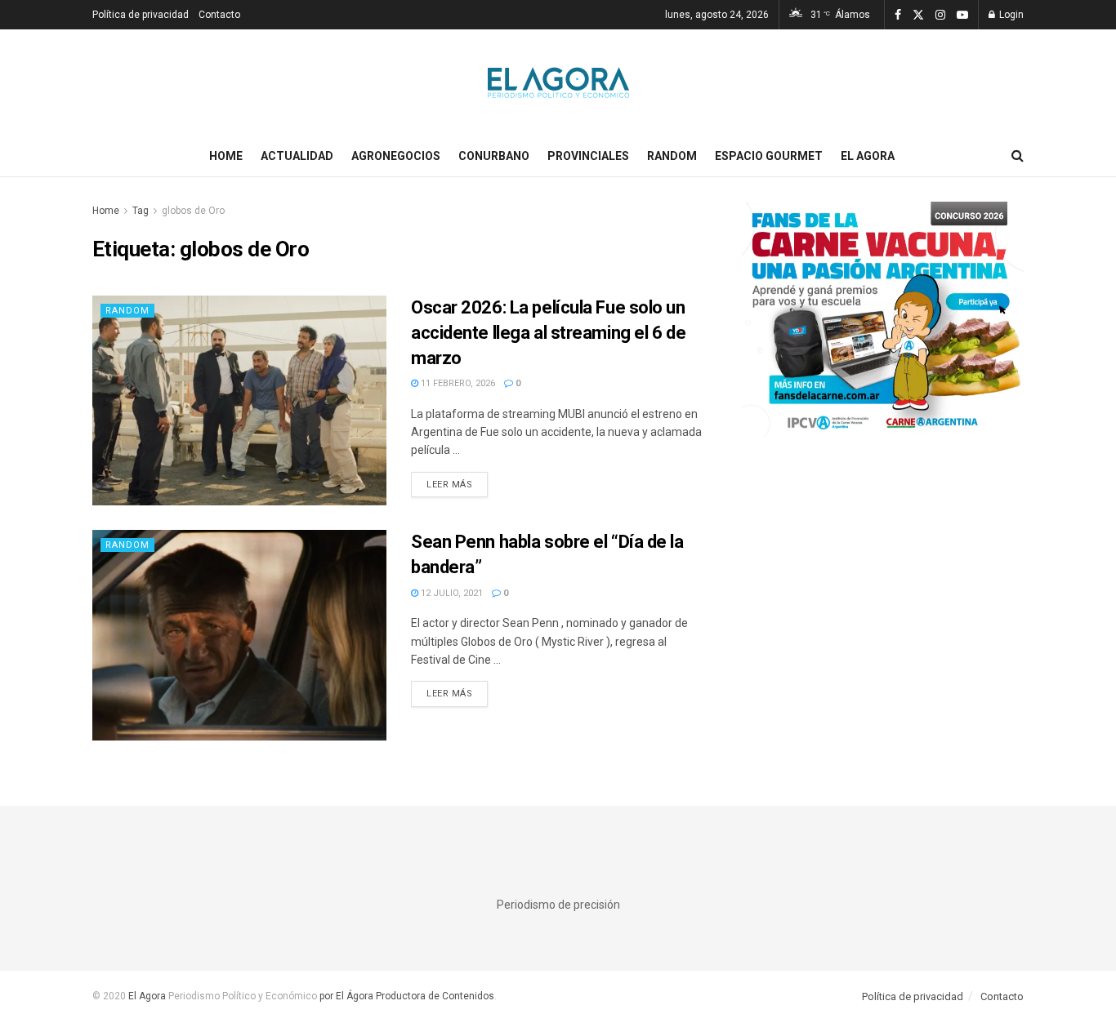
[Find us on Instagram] (940, 15)
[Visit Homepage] (558, 82)
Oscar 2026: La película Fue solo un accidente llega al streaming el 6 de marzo (548, 332)
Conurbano (493, 155)
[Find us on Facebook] (898, 15)
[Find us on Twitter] (918, 15)
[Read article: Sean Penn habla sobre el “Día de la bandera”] (239, 635)
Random (672, 155)
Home (226, 155)
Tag (140, 210)
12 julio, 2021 (450, 593)
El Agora (868, 155)
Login (1010, 14)
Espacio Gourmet (769, 155)
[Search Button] (1017, 156)
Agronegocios (395, 155)
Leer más (457, 484)
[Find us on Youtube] (962, 15)
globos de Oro (193, 210)
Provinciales (588, 155)
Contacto (219, 14)
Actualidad (297, 155)
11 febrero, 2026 (456, 383)
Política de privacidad (140, 14)
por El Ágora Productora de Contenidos (405, 996)
